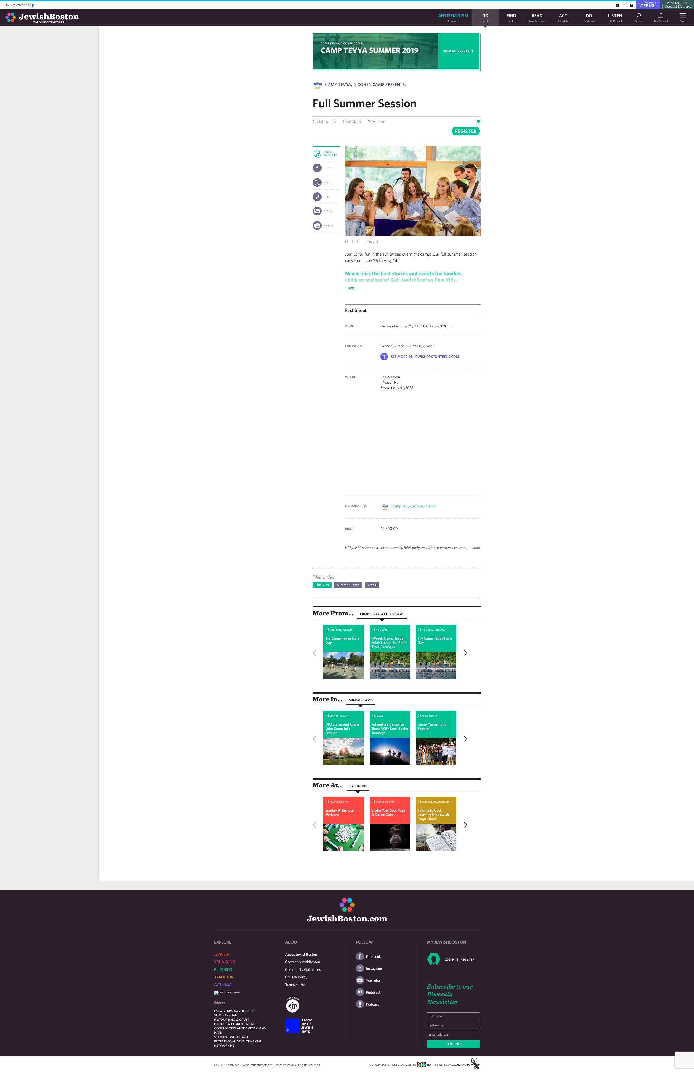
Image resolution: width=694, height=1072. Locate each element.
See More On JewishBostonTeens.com (425, 357)
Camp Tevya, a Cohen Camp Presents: (365, 84)
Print (329, 225)
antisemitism (453, 17)
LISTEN (615, 17)
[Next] (464, 653)
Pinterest (373, 992)
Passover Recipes (242, 1011)
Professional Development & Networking (237, 1043)
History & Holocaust (231, 1019)
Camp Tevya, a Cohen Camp (414, 506)
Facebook (373, 956)
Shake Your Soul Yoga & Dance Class (388, 812)
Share (329, 168)
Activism (223, 984)
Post (328, 182)
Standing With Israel (231, 1037)
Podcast (372, 1004)
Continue (453, 1044)
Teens (371, 585)
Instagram (374, 968)
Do (589, 17)
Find (511, 17)
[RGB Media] (424, 1064)
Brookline (358, 785)
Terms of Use (295, 984)
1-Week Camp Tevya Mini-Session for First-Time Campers (389, 642)
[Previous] (315, 653)
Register (467, 959)
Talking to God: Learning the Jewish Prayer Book (433, 814)
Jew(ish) (222, 954)
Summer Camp (348, 585)
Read (537, 17)
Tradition (224, 977)
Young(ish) (225, 962)
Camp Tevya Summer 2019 (369, 50)
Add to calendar (330, 153)
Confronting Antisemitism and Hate (240, 1030)
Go (485, 17)
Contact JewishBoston (302, 962)
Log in (449, 959)
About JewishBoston (301, 954)
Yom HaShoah (225, 1015)
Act (563, 17)
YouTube (373, 980)
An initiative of (16, 5)
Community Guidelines (303, 969)
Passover (221, 1011)
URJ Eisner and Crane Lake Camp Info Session (342, 728)
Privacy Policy (296, 977)
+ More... (351, 288)
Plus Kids (322, 585)
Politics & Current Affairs (235, 1024)
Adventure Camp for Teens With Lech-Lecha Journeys (389, 728)
